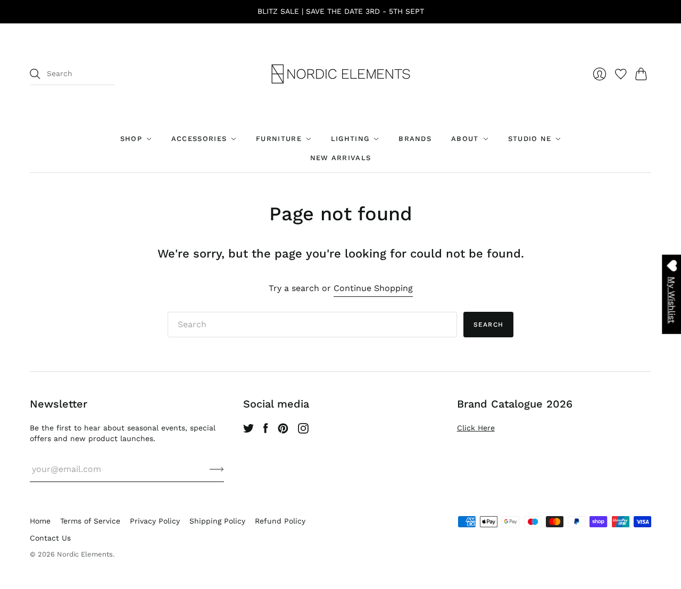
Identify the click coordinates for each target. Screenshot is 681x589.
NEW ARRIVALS (340, 158)
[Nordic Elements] (340, 74)
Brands (414, 139)
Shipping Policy (217, 521)
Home (40, 521)
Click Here (476, 428)
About (465, 139)
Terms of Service (90, 521)
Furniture (279, 139)
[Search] (35, 74)
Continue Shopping (373, 288)
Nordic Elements (85, 554)
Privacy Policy (155, 521)
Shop (131, 139)
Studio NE (530, 139)
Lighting (350, 139)
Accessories (199, 139)
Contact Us (50, 538)
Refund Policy (280, 521)
